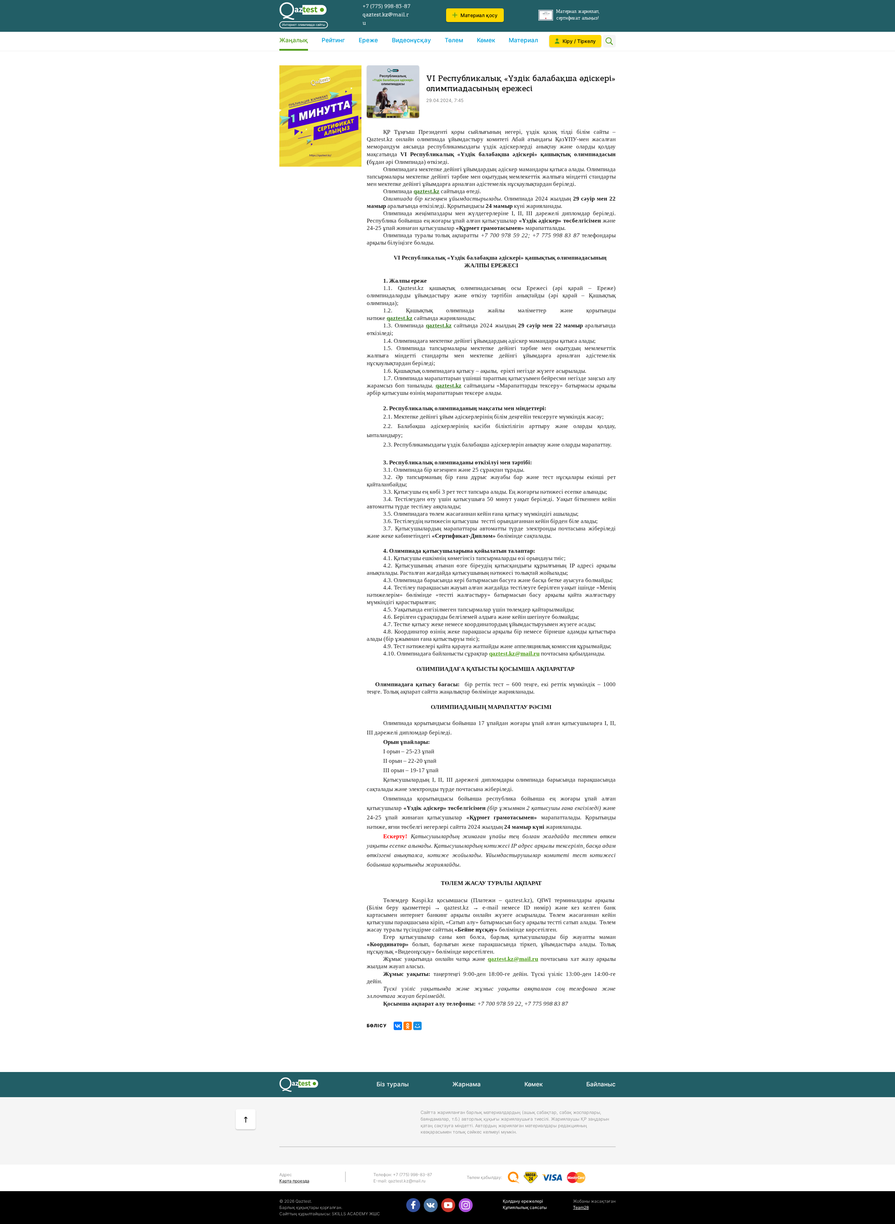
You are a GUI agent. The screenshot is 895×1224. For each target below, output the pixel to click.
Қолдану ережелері (523, 1201)
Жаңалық (293, 40)
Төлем (454, 40)
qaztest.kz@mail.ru (514, 653)
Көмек (486, 40)
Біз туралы (393, 1084)
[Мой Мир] (417, 1026)
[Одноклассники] (407, 1026)
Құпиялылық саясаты (525, 1207)
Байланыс (601, 1084)
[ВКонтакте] (398, 1026)
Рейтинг (333, 40)
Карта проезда (294, 1180)
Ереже (368, 40)
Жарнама (466, 1084)
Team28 (581, 1207)
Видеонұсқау (411, 40)
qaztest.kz (426, 191)
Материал (523, 40)
